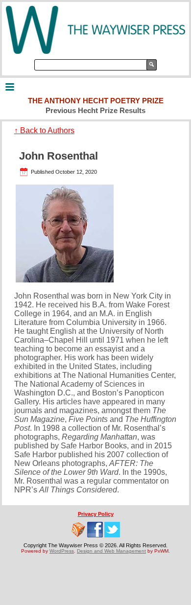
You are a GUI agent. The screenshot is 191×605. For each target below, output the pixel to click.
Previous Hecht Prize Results (95, 110)
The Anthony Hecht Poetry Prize (96, 100)
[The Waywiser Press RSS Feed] (78, 529)
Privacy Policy (96, 514)
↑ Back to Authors (44, 130)
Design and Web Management (111, 551)
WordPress (61, 551)
